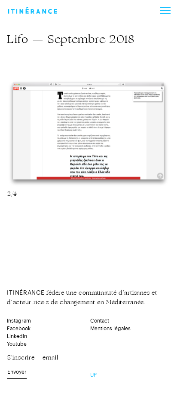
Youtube (17, 344)
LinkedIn (17, 336)
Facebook (19, 328)
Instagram (19, 320)
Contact (99, 320)
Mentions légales (110, 328)
